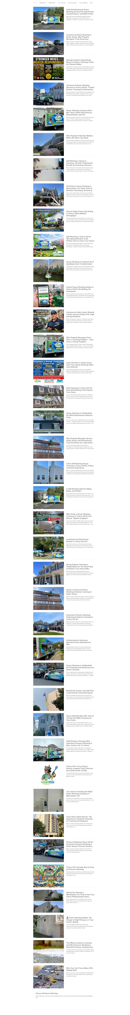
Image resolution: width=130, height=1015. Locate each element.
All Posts (35, 2)
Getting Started (52, 2)
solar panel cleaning (72, 2)
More (91, 2)
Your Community (61, 2)
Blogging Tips (43, 2)
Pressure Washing (83, 2)
